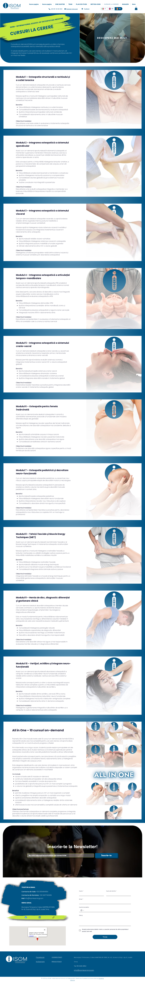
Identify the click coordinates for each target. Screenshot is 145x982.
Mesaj (81, 915)
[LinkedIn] (40, 917)
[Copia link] (53, 917)
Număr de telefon (84, 907)
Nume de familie (111, 891)
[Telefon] (49, 9)
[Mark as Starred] (82, 9)
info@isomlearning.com (34, 898)
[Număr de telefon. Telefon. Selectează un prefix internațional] (82, 910)
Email (81, 899)
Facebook (40, 957)
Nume (81, 891)
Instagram (40, 961)
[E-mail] (65, 9)
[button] (136, 8)
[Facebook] (26, 917)
